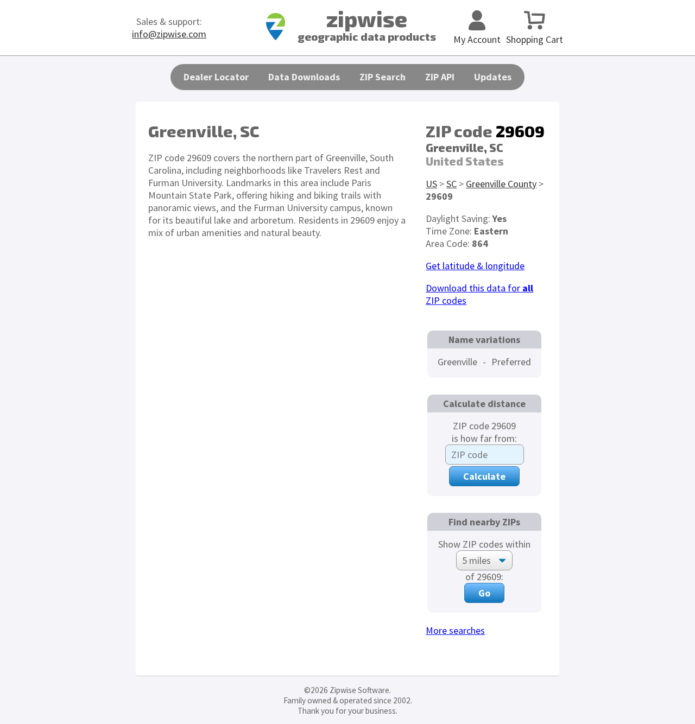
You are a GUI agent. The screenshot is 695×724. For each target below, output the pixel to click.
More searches (455, 630)
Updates (492, 77)
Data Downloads (304, 77)
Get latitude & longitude (475, 265)
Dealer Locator (216, 77)
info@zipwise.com (169, 34)
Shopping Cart (534, 39)
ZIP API (439, 77)
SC (451, 183)
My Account (477, 39)
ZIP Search (382, 77)
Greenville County (501, 183)
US (431, 183)
